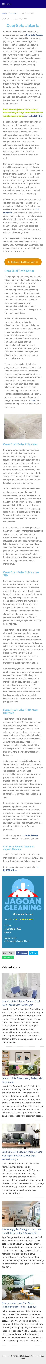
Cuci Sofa (13, 13)
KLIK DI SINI (37, 116)
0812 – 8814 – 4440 (24, 919)
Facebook (23, 953)
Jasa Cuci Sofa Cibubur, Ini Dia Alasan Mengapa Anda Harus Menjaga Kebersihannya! (22, 1156)
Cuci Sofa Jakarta (34, 35)
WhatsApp (8, 957)
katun (33, 400)
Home (4, 13)
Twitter (34, 953)
